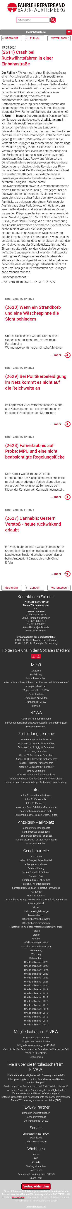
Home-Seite (18, 1197)
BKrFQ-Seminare (36, 770)
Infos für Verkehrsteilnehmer (36, 795)
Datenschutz (36, 958)
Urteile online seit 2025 (36, 966)
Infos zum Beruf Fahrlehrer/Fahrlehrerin (36, 807)
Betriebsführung (36, 868)
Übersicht (11, 38)
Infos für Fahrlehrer (36, 803)
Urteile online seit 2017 (36, 997)
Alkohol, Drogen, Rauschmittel (36, 860)
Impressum (36, 1170)
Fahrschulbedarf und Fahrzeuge (36, 835)
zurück (34, 38)
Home (36, 1154)
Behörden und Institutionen (36, 1113)
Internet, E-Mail (36, 903)
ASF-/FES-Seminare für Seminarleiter (36, 774)
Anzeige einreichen (36, 843)
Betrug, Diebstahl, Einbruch (36, 872)
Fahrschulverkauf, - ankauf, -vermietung (36, 839)
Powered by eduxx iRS (36, 1207)
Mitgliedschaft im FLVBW (36, 690)
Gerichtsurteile (36, 32)
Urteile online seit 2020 (36, 985)
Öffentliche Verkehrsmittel (36, 919)
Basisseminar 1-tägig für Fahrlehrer (36, 747)
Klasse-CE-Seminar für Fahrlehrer (36, 755)
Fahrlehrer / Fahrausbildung (36, 883)
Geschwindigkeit (36, 895)
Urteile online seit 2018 (36, 993)
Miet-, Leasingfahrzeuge (36, 911)
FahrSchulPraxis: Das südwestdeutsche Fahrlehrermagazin (36, 722)
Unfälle (36, 938)
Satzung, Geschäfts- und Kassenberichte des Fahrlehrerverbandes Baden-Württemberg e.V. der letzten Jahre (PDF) (36, 1098)
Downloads (36, 1137)
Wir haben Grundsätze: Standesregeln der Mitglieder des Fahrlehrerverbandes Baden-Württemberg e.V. (36, 1092)
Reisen (36, 930)
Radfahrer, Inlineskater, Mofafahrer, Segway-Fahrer (36, 926)
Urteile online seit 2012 (36, 1016)
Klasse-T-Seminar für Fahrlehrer (36, 762)
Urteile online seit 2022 (36, 977)
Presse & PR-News (36, 726)
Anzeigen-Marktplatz (36, 686)
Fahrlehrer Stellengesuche (36, 831)
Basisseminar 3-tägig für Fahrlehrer (36, 743)
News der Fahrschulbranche (36, 718)
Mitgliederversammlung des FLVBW (36, 1045)
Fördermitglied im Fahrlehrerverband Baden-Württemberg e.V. (36, 1086)
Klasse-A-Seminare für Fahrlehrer (36, 766)
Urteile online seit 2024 (36, 970)
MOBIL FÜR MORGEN (36, 1053)
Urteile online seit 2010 (36, 1024)
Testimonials (36, 1057)
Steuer (36, 934)
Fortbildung (36, 674)
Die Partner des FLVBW (36, 1120)
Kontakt (36, 1162)
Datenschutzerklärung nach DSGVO (36, 1174)
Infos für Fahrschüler (36, 799)
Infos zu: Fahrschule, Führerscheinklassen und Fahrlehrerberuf (36, 682)
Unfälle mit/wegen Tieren (36, 942)
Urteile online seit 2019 (36, 989)
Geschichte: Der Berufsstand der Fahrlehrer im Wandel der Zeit (36, 1049)
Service (36, 705)
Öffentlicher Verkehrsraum (36, 923)
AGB (36, 1158)
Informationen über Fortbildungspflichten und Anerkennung (36, 782)
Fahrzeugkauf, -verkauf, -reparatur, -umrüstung (36, 887)
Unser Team (36, 1178)
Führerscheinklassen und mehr (36, 811)
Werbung (36, 954)
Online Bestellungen (36, 1141)
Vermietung (36, 950)
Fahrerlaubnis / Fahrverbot (36, 880)
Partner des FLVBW (36, 701)
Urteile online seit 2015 (36, 1005)
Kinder (36, 907)
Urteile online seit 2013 (36, 1012)
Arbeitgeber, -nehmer (36, 864)
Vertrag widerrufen (36, 1166)
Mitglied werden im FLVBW (36, 1041)
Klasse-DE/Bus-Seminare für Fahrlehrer (36, 759)
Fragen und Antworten (36, 698)
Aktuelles (36, 670)
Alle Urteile (36, 856)
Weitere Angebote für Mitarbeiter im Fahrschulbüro (36, 778)
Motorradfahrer (36, 915)
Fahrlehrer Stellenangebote (36, 828)
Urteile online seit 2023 (36, 973)
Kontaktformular (38, 631)
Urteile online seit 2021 (36, 981)
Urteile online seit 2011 (36, 1020)
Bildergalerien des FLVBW (36, 1133)
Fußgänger (36, 891)
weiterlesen (59, 38)
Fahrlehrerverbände (36, 1117)
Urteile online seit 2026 (36, 962)
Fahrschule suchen (36, 678)
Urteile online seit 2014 (36, 1009)
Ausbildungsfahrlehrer (36, 751)
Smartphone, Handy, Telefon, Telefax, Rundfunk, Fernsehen (36, 899)
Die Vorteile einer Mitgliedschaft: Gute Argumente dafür (36, 1075)
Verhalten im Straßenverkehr (36, 946)
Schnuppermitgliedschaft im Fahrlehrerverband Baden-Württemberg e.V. (36, 1081)
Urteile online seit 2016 (36, 1001)
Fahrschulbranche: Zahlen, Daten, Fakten (36, 815)
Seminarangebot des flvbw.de (36, 739)
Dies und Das (36, 876)
